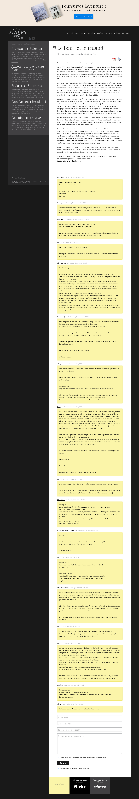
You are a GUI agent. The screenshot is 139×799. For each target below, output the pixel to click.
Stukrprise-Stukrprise (27, 86)
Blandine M (61, 500)
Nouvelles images (20, 178)
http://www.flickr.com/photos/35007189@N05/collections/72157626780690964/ (86, 389)
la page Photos (27, 183)
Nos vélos (59, 784)
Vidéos (117, 33)
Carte (83, 33)
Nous (77, 33)
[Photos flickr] (79, 787)
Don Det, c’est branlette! (28, 102)
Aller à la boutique (84, 17)
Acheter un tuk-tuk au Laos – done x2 (27, 68)
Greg (58, 407)
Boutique (126, 33)
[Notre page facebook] (30, 38)
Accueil (17, 33)
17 (54, 47)
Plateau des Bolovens (27, 49)
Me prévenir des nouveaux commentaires (74, 768)
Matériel (100, 33)
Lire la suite (23, 81)
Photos (109, 33)
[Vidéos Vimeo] (100, 787)
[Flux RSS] (33, 38)
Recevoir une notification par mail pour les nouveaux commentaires (82, 758)
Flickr (40, 181)
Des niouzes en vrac (26, 118)
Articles (91, 33)
